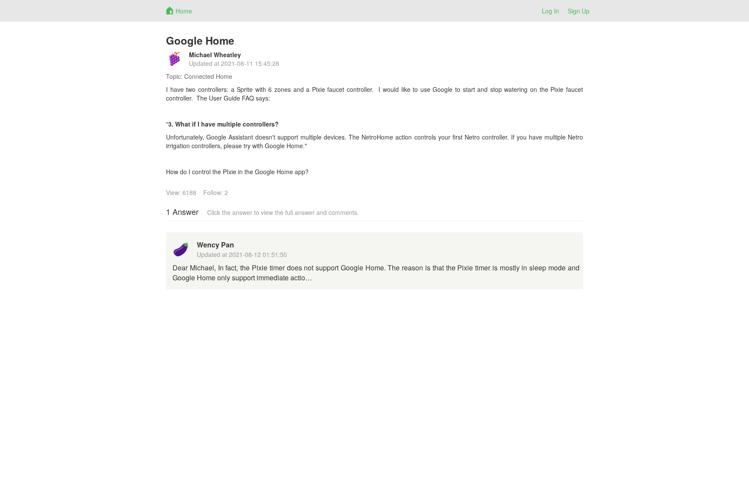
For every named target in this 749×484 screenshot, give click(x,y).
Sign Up (578, 10)
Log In (550, 10)
